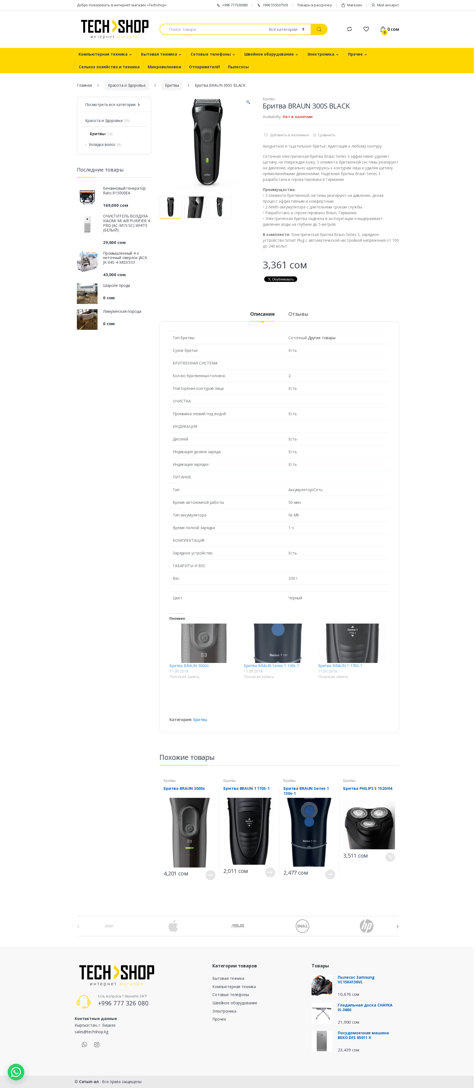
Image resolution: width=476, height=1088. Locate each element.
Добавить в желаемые (289, 134)
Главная (84, 85)
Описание (262, 314)
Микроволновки (164, 66)
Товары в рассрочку (314, 4)
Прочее (355, 54)
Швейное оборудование (269, 54)
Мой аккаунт (388, 4)
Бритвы (172, 85)
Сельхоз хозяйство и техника (109, 66)
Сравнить (326, 134)
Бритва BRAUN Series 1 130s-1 (271, 665)
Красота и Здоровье (126, 85)
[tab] (262, 316)
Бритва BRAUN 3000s (189, 665)
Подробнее (210, 875)
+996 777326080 (235, 4)
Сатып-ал (89, 1081)
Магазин (354, 4)
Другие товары (322, 337)
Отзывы (298, 314)
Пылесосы (238, 66)
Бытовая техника (159, 54)
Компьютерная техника (103, 54)
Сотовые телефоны (211, 54)
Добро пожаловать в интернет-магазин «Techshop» (122, 4)
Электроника (320, 54)
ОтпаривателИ (204, 66)
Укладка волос (102, 144)
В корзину (390, 857)
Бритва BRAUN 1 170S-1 (340, 665)
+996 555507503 (275, 4)
